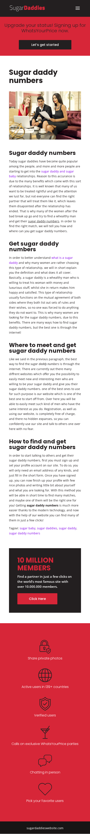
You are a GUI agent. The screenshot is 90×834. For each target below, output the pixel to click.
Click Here (37, 598)
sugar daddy (67, 528)
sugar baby (27, 528)
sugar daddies (47, 528)
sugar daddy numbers (24, 533)
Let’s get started (45, 45)
